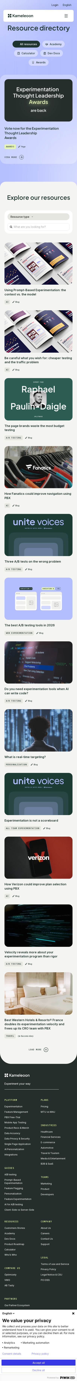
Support (45, 1244)
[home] (20, 15)
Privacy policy (40, 1353)
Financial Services (51, 1137)
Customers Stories (14, 1228)
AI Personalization (14, 1149)
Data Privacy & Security (17, 1138)
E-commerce (48, 1142)
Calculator (10, 1249)
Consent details (11, 1353)
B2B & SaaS (47, 1163)
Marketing (46, 1183)
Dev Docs (9, 1238)
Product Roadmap (14, 1244)
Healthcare (47, 1131)
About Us (46, 1228)
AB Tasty (9, 1285)
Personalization (12, 1193)
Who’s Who (10, 1254)
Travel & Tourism (50, 1153)
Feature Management (16, 1111)
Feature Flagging (13, 1188)
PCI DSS (45, 1280)
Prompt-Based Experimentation (13, 1181)
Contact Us (47, 1238)
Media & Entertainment (53, 1158)
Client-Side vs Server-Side (19, 1209)
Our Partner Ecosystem (17, 1305)
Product (45, 1189)
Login (55, 5)
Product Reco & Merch (16, 1127)
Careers (45, 1233)
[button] (67, 3)
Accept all (39, 1362)
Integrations (11, 1154)
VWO (7, 1280)
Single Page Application (17, 1144)
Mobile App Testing (15, 1122)
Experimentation (13, 1106)
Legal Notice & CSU (51, 1274)
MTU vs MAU (48, 1111)
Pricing (44, 1106)
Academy (9, 1233)
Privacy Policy (48, 1269)
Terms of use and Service (55, 1264)
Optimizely (10, 1274)
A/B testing (10, 1174)
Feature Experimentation (17, 1199)
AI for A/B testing (13, 1204)
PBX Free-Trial (12, 1117)
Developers (47, 1194)
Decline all (38, 1370)
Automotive (47, 1147)
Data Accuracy (12, 1133)
